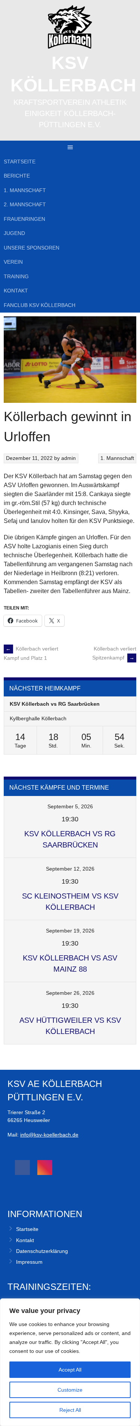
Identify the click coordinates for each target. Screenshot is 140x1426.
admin (68, 458)
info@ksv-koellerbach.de (49, 1135)
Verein (13, 262)
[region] (70, 1362)
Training (16, 276)
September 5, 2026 (70, 806)
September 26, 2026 (70, 993)
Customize (70, 1390)
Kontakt (16, 291)
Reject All (70, 1410)
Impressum (29, 1262)
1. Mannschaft (25, 190)
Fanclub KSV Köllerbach (39, 305)
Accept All (70, 1370)
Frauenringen (24, 219)
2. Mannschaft (25, 204)
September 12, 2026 (70, 869)
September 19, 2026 (70, 931)
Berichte (17, 176)
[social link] (22, 1167)
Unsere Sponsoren (31, 248)
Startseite (19, 161)
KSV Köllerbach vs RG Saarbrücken (55, 704)
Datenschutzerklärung (42, 1251)
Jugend (14, 233)
